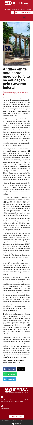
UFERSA (19, 3)
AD (8, 3)
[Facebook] (16, 12)
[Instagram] (12, 12)
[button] (24, 17)
